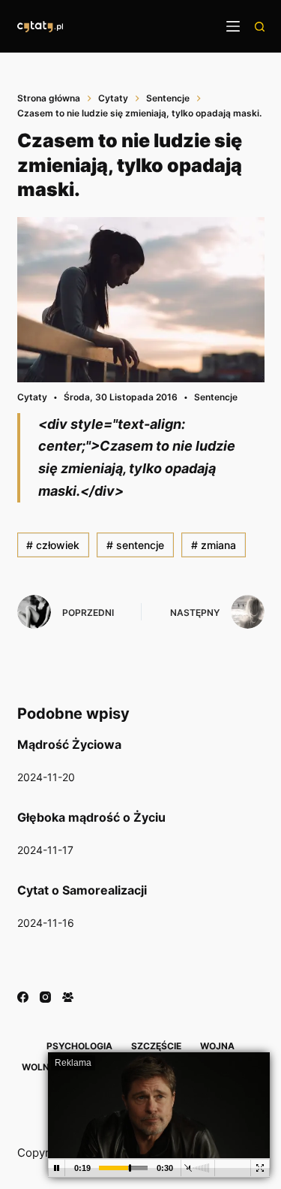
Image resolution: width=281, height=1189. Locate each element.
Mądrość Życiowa (69, 744)
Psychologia (79, 1046)
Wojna (217, 1046)
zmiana (213, 545)
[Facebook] (22, 997)
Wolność (45, 1067)
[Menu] (233, 26)
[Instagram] (45, 997)
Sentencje (216, 397)
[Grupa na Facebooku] (67, 997)
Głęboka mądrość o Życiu (91, 817)
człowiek (52, 545)
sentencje (135, 545)
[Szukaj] (260, 27)
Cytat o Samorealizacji (82, 890)
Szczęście (156, 1046)
